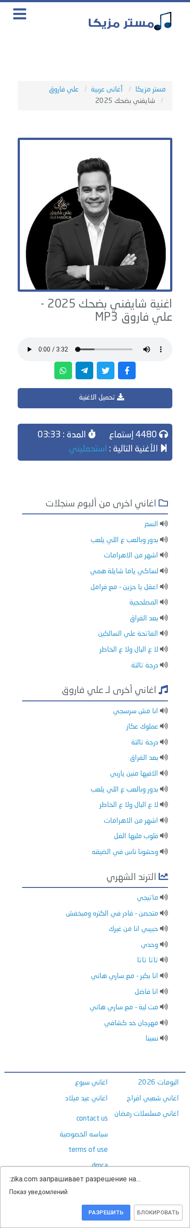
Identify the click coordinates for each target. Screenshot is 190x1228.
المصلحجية (143, 602)
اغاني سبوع (91, 1082)
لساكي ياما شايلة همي (124, 571)
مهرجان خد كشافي (131, 1023)
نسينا (151, 1038)
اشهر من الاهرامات (131, 555)
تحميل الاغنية (98, 397)
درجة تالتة (144, 665)
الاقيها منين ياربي (134, 773)
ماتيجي (147, 898)
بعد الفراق (144, 618)
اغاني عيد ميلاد (86, 1098)
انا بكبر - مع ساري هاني (124, 976)
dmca (100, 1165)
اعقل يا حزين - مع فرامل (124, 587)
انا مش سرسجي (135, 711)
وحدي (149, 945)
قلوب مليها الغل (136, 836)
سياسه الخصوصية (84, 1134)
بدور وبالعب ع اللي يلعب (124, 540)
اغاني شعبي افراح (153, 1098)
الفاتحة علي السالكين (128, 634)
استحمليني (88, 449)
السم (151, 524)
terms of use (88, 1150)
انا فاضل (146, 992)
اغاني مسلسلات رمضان (146, 1114)
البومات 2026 (158, 1082)
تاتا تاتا (147, 960)
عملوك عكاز (142, 726)
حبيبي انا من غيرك (133, 929)
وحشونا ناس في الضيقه (125, 852)
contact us (92, 1118)
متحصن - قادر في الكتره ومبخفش (112, 913)
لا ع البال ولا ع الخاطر (128, 649)
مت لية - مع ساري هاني (124, 1007)
